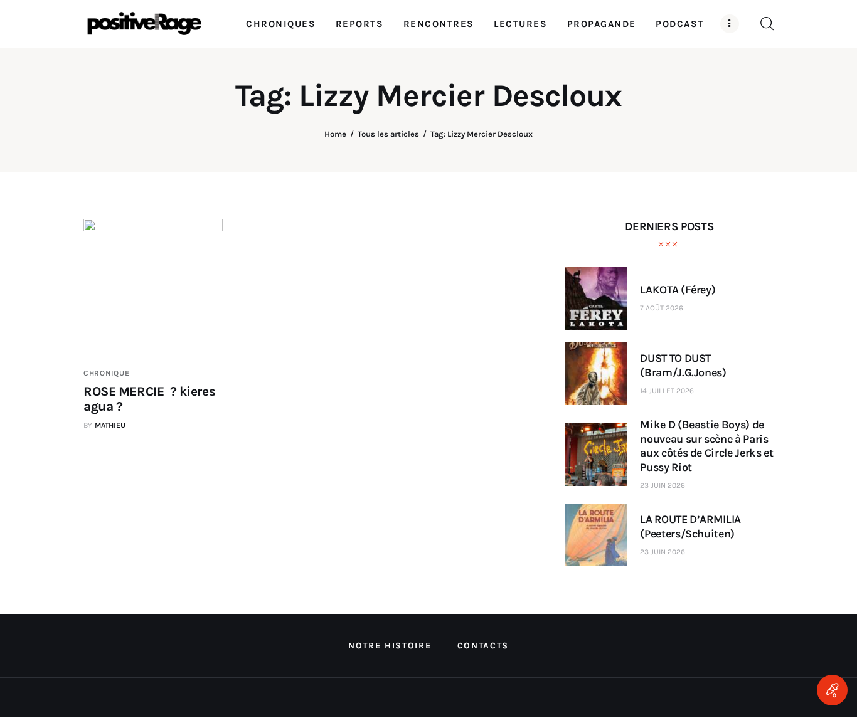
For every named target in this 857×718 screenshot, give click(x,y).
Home (335, 134)
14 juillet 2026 (667, 390)
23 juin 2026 (662, 485)
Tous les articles (388, 134)
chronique (106, 373)
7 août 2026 (661, 308)
